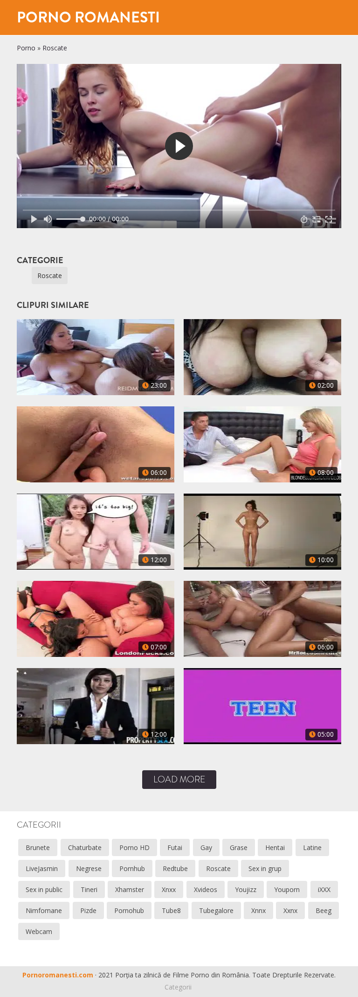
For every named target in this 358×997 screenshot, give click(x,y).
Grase (239, 847)
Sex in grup (265, 868)
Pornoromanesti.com (57, 974)
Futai (174, 847)
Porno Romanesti (88, 17)
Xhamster (129, 889)
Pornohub (129, 910)
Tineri (89, 889)
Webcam (39, 931)
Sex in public (44, 889)
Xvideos (205, 889)
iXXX (324, 889)
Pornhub (132, 868)
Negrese (89, 868)
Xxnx (290, 910)
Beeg (323, 910)
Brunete (38, 847)
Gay (206, 847)
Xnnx (258, 910)
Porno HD (134, 847)
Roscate (54, 47)
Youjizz (245, 889)
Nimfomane (44, 910)
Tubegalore (216, 910)
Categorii (178, 987)
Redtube (175, 868)
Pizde (88, 910)
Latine (312, 847)
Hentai (275, 847)
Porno (26, 47)
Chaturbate (85, 847)
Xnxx (169, 889)
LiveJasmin (42, 868)
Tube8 (171, 910)
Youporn (287, 889)
